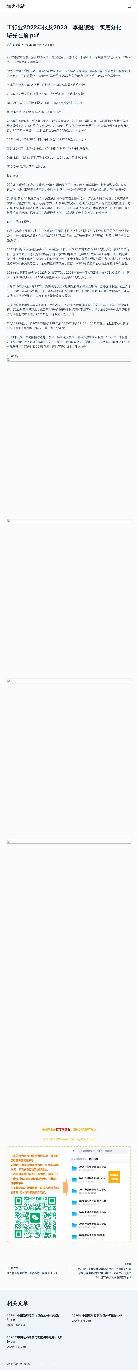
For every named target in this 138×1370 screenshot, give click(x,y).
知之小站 (16, 6)
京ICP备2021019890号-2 (48, 1364)
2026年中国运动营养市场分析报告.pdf (97, 1315)
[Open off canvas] (129, 6)
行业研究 (49, 45)
